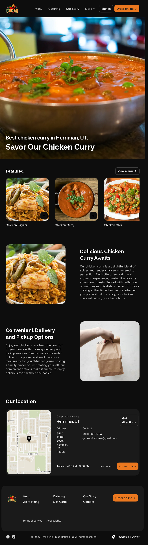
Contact (88, 501)
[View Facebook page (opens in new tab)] (8, 537)
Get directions (129, 420)
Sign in (106, 8)
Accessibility (54, 520)
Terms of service (32, 520)
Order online (127, 466)
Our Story (72, 8)
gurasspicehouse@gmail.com (99, 438)
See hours (105, 466)
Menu (39, 8)
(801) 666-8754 (92, 434)
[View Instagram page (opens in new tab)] (14, 537)
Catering (54, 8)
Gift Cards (60, 501)
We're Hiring (31, 501)
